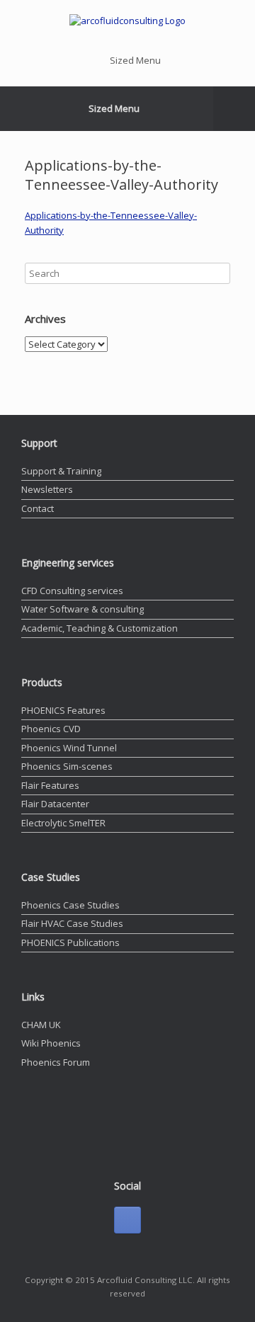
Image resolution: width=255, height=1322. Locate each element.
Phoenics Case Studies (70, 905)
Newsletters (47, 489)
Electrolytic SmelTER (63, 822)
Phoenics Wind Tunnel (69, 747)
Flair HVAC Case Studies (72, 923)
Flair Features (50, 785)
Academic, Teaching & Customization (99, 628)
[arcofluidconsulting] (127, 21)
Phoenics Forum (55, 1062)
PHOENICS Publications (70, 942)
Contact (37, 508)
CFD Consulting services (72, 590)
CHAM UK (41, 1024)
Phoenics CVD (51, 728)
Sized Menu (135, 60)
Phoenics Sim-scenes (67, 766)
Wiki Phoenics (51, 1043)
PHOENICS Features (63, 710)
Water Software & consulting (82, 609)
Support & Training (61, 471)
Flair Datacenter (55, 803)
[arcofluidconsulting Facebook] (127, 1220)
